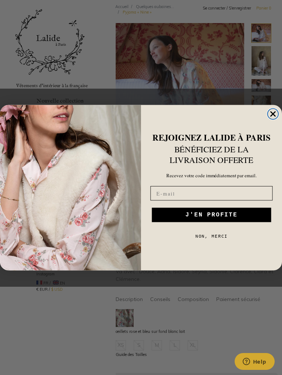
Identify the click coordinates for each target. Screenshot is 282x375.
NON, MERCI (211, 236)
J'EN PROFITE (211, 215)
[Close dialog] (273, 113)
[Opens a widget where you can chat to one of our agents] (254, 362)
